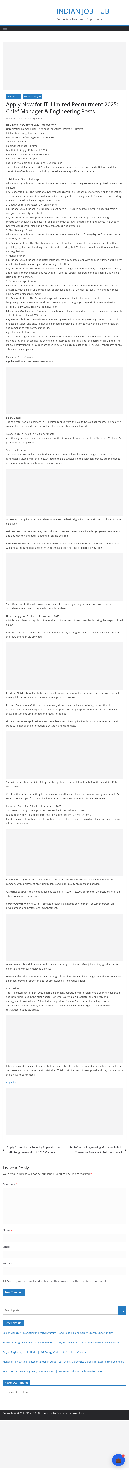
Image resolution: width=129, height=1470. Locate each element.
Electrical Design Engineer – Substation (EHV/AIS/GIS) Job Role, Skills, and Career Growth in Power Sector (61, 1342)
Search (122, 1310)
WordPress (79, 1413)
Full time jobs (13, 96)
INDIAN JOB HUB (83, 11)
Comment (10, 1184)
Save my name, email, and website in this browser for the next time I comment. (57, 1281)
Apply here (12, 1082)
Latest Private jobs (32, 96)
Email (7, 1247)
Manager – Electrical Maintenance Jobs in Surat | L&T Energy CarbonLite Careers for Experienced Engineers (63, 1361)
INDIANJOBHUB (34, 118)
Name (8, 1230)
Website (8, 1263)
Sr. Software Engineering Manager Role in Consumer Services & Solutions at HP (96, 1150)
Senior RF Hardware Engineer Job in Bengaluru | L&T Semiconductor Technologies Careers (54, 1371)
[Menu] (5, 28)
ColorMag (62, 1413)
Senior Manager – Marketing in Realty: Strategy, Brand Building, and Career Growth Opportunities (58, 1332)
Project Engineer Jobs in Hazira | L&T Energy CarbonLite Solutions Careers (44, 1352)
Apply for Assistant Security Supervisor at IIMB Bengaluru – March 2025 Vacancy (33, 1150)
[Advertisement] (64, 66)
